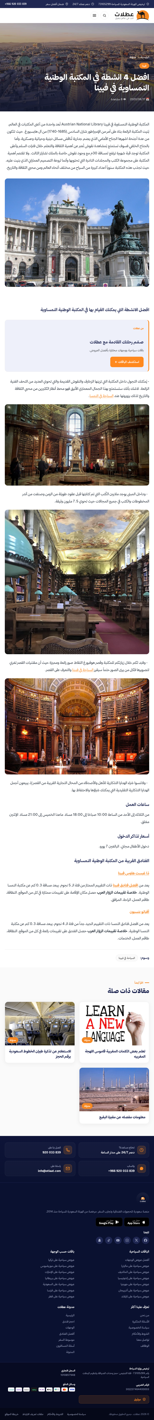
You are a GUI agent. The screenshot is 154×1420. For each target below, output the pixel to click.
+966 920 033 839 (16, 3)
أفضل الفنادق (66, 1333)
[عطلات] (132, 15)
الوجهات (70, 1327)
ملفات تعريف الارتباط (32, 1414)
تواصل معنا (143, 1340)
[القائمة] (94, 15)
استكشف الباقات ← (127, 362)
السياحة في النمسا (101, 395)
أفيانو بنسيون (139, 911)
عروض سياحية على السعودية (58, 1284)
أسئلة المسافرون (65, 1346)
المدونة (70, 1352)
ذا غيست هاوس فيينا (133, 873)
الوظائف (145, 1346)
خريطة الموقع (11, 1414)
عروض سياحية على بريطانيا (59, 1278)
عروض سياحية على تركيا (61, 1260)
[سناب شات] (99, 1240)
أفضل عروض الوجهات (137, 1260)
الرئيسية (145, 57)
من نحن (144, 1315)
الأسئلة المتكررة (140, 1321)
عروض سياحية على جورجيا (135, 1284)
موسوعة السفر (66, 1340)
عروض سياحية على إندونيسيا (133, 1278)
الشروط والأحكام (140, 1333)
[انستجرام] (127, 1240)
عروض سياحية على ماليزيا (135, 1266)
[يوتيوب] (118, 1240)
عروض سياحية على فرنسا (60, 1290)
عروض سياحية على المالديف (133, 1272)
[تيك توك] (108, 1240)
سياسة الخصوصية (139, 1327)
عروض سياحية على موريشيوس (57, 1266)
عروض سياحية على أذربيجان (134, 1290)
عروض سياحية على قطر (61, 1296)
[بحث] (104, 15)
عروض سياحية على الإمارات (59, 1272)
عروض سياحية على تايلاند (135, 1296)
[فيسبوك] (145, 1240)
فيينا (144, 65)
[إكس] (136, 1240)
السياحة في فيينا (82, 669)
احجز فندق (68, 1321)
